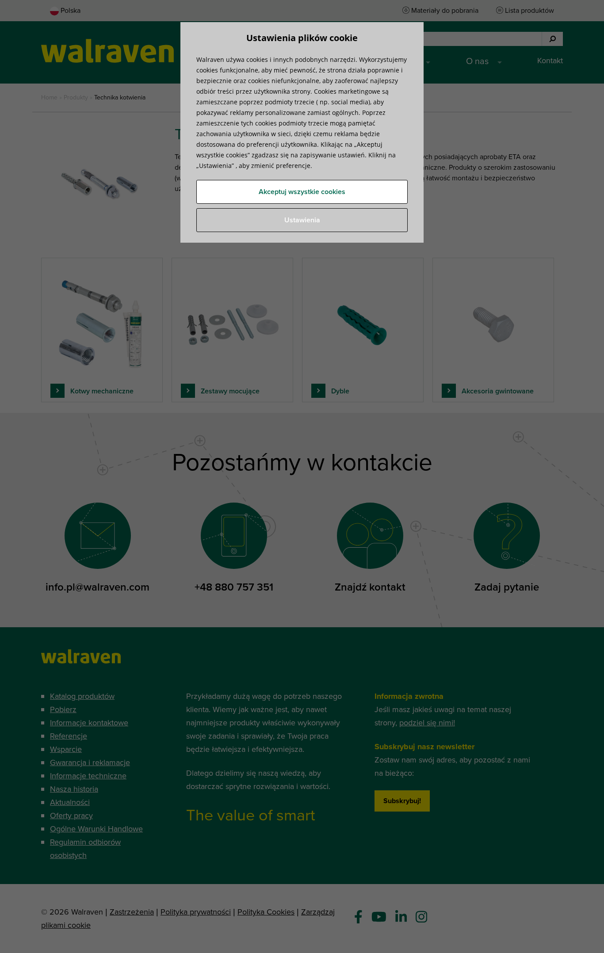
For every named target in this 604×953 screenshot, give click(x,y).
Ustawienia (302, 220)
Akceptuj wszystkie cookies (302, 191)
